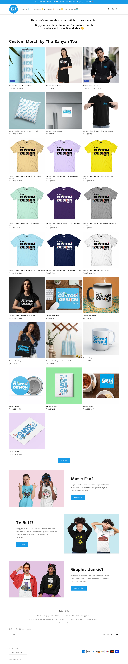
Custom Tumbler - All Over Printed (21, 86)
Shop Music (78, 497)
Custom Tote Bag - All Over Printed (58, 361)
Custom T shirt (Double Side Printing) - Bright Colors (99, 177)
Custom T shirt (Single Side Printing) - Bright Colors (25, 224)
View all (64, 460)
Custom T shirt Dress (53, 86)
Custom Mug (87, 358)
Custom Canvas (51, 406)
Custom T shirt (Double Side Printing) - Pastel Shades (25, 177)
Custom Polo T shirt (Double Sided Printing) (98, 131)
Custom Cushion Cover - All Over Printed (23, 131)
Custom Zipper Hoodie (91, 86)
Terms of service (64, 623)
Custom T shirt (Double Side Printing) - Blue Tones (27, 270)
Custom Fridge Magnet (54, 131)
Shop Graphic (79, 588)
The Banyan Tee (17, 659)
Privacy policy (84, 616)
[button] (26, 9)
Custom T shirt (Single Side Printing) (22, 315)
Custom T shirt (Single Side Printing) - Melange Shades (99, 224)
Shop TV (22, 544)
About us (58, 616)
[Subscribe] (42, 634)
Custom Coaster (88, 406)
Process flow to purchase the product (41, 619)
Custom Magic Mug (89, 315)
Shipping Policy (48, 616)
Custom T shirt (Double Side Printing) (96, 270)
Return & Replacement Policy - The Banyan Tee (71, 619)
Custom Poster (14, 451)
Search (39, 616)
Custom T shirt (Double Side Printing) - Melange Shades (63, 224)
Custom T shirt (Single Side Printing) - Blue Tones (63, 270)
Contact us (66, 616)
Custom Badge (14, 406)
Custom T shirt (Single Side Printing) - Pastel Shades (62, 177)
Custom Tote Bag (15, 361)
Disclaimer (75, 616)
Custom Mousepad (52, 315)
